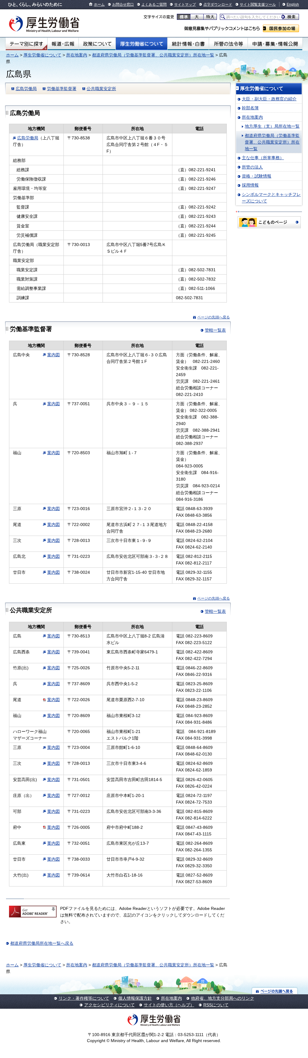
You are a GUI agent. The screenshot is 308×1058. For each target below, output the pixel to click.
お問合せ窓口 (123, 4)
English (293, 4)
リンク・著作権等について (84, 998)
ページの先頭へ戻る (213, 317)
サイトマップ (185, 4)
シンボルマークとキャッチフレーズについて (271, 197)
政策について (97, 44)
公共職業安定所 (101, 88)
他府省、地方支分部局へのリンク (222, 998)
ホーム (99, 4)
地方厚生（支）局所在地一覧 (272, 126)
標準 (183, 17)
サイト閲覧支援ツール (258, 4)
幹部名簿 (250, 107)
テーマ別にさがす (26, 44)
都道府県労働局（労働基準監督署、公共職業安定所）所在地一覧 (153, 55)
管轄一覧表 (215, 330)
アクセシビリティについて (109, 1004)
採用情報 (250, 185)
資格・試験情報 (256, 176)
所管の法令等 (228, 44)
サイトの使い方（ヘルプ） (169, 1004)
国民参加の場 (281, 28)
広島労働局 (26, 88)
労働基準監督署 (61, 88)
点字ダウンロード (217, 4)
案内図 (53, 354)
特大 (210, 17)
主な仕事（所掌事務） (263, 157)
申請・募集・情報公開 (275, 44)
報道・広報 (63, 44)
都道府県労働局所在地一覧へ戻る (41, 943)
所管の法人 (252, 167)
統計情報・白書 (188, 44)
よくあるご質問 (154, 4)
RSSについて (216, 1004)
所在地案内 (76, 55)
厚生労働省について (142, 44)
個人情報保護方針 (135, 998)
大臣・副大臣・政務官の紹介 (269, 98)
